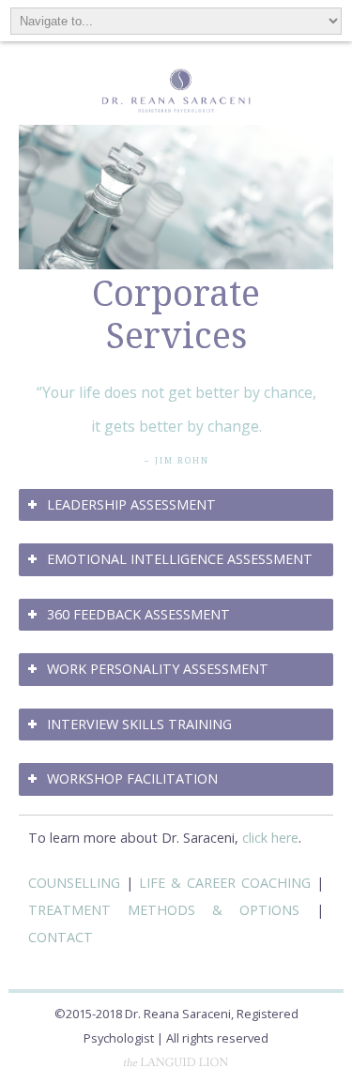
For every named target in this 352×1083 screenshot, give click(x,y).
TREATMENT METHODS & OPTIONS (163, 910)
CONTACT (60, 937)
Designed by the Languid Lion (176, 1062)
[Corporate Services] (176, 264)
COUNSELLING (74, 883)
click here (270, 838)
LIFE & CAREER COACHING (225, 883)
